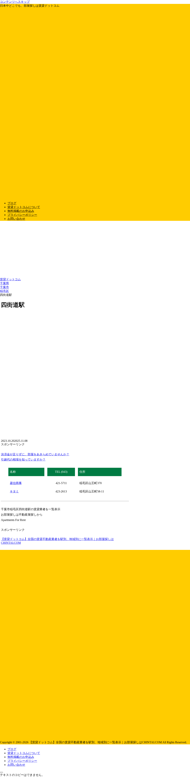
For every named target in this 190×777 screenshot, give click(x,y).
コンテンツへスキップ (15, 1)
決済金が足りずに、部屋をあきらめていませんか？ (35, 454)
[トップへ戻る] (1, 772)
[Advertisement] (95, 250)
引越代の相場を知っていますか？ (23, 459)
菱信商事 (16, 483)
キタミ (14, 491)
